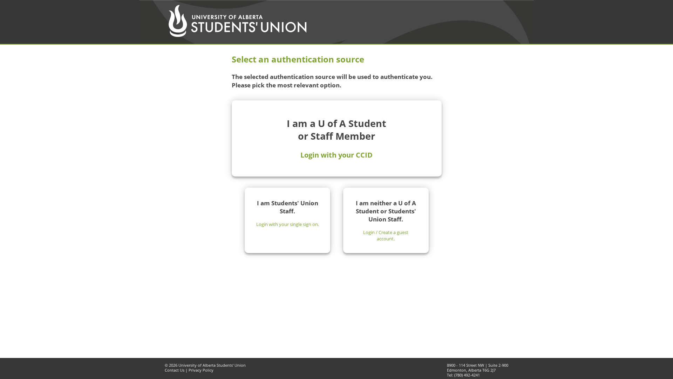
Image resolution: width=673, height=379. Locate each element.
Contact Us (174, 370)
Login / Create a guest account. (385, 235)
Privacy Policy (201, 370)
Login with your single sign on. (287, 224)
